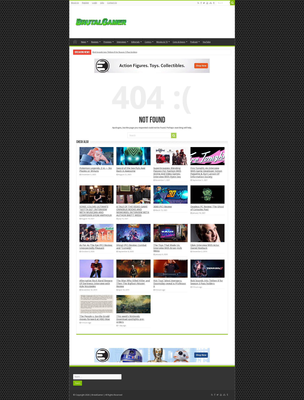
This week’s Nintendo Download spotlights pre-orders (130, 319)
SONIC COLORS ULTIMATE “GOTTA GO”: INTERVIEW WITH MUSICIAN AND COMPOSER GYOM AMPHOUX (95, 211)
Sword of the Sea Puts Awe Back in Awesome (130, 169)
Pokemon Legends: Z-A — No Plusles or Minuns (95, 169)
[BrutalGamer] (101, 21)
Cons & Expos (179, 42)
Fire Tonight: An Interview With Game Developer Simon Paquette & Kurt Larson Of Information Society (206, 172)
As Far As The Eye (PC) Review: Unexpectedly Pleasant (95, 246)
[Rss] (198, 3)
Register (85, 3)
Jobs (102, 3)
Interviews (121, 42)
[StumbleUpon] (210, 3)
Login (94, 3)
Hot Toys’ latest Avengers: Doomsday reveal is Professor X (169, 283)
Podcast (194, 42)
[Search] (232, 2)
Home (75, 41)
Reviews (94, 42)
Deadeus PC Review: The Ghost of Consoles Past (207, 208)
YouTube (207, 42)
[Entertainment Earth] (152, 65)
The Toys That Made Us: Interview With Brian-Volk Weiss (167, 248)
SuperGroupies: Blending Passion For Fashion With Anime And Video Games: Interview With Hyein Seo (167, 172)
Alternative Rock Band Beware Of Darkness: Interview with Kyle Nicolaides (95, 283)
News (83, 42)
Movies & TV (162, 42)
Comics (148, 42)
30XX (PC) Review (162, 206)
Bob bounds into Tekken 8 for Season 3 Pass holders (114, 52)
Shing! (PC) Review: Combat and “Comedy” (131, 246)
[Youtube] (207, 3)
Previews (108, 42)
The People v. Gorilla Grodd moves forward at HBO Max (94, 318)
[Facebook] (201, 3)
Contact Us (112, 3)
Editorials (135, 42)
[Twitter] (204, 3)
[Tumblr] (214, 3)
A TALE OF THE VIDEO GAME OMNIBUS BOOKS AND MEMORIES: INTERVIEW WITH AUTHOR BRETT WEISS (132, 211)
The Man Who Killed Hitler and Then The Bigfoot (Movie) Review (133, 283)
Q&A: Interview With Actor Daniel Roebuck (204, 246)
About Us (75, 3)
